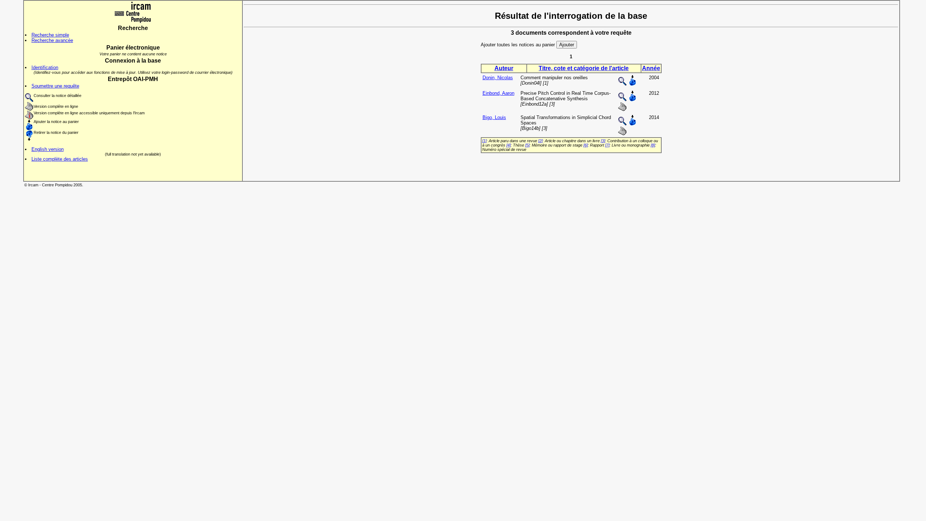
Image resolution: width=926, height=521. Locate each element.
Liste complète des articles (59, 159)
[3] (603, 141)
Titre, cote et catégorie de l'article (584, 68)
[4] (508, 145)
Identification (44, 67)
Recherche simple (50, 35)
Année (651, 68)
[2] (540, 141)
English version (47, 149)
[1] (484, 141)
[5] (527, 145)
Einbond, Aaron (498, 93)
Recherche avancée (52, 40)
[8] (653, 145)
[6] (585, 145)
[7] (607, 145)
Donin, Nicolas (498, 77)
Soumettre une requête (55, 86)
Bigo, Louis (494, 117)
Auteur (503, 68)
